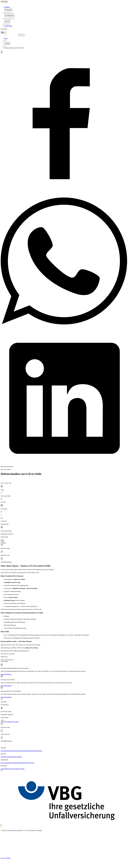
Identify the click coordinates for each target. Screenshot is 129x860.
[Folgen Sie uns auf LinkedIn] (10, 858)
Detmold (18, 751)
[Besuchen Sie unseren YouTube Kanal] (3, 858)
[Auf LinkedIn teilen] (64, 463)
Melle (40, 751)
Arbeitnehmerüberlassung (19, 763)
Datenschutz (10, 769)
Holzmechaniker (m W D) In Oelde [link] (14, 48)
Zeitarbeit (8, 757)
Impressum (4, 769)
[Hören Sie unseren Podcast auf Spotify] (5, 858)
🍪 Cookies (4, 1)
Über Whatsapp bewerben (11, 721)
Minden (37, 751)
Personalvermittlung (16, 757)
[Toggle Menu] (21, 35)
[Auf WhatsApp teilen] (64, 327)
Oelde (33, 751)
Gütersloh (13, 751)
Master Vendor (30, 763)
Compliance (17, 769)
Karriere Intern (8, 26)
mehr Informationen (6, 674)
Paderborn (8, 751)
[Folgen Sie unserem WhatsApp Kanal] (8, 858)
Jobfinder (6, 7)
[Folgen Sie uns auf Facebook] (4, 858)
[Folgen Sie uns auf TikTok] (7, 858)
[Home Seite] (9, 4)
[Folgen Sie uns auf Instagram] (1, 858)
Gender (22, 769)
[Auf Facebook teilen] (64, 189)
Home (6, 38)
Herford (3, 751)
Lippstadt (23, 751)
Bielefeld (28, 751)
